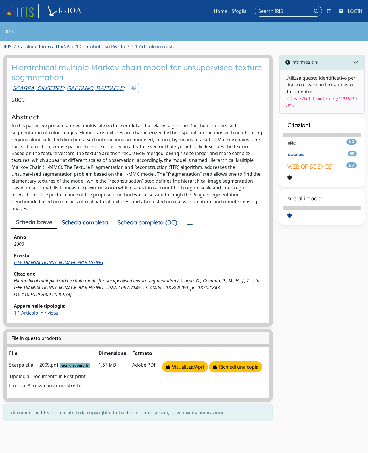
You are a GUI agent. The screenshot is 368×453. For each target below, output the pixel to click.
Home (220, 11)
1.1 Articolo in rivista (153, 46)
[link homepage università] (65, 11)
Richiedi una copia (237, 367)
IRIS (7, 46)
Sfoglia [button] (239, 11)
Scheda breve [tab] (34, 222)
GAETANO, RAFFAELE (95, 88)
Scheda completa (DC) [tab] (147, 222)
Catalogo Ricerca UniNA (44, 46)
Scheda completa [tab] (85, 222)
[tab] (190, 222)
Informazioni (304, 62)
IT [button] (329, 11)
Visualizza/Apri (187, 367)
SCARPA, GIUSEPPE (38, 88)
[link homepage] (21, 11)
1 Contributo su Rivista (100, 46)
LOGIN (355, 11)
